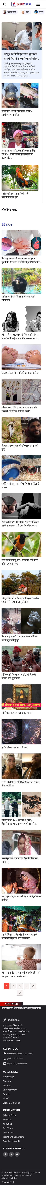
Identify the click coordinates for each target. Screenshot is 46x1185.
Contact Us (8, 1132)
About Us (7, 1123)
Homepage (8, 1076)
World (6, 1098)
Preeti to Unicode (11, 1141)
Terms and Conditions (13, 1136)
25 (33, 986)
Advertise (7, 1119)
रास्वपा (41, 12)
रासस (27, 12)
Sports (6, 1094)
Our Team (8, 1128)
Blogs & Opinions (11, 1102)
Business (7, 1085)
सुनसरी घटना (12, 12)
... (26, 986)
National (7, 1081)
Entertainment (10, 1089)
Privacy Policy (9, 1115)
